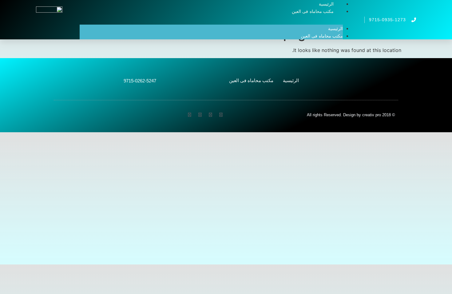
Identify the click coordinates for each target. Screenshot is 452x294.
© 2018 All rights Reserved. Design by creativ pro (351, 115)
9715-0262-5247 (140, 80)
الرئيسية (335, 28)
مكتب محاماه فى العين (313, 11)
